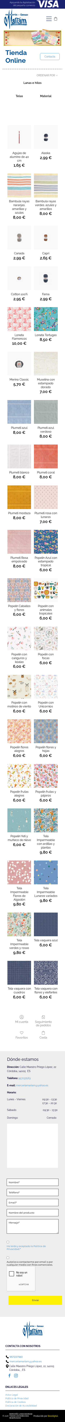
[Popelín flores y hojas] (46, 731)
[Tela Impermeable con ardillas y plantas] (46, 820)
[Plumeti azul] (19, 412)
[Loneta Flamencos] (19, 319)
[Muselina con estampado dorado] (46, 363)
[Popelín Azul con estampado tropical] (46, 542)
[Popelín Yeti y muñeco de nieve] (19, 820)
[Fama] (46, 278)
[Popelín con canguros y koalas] (19, 638)
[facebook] (9, 1376)
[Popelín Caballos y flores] (19, 590)
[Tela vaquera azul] (46, 924)
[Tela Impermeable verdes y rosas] (19, 924)
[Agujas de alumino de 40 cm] (19, 137)
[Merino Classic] (19, 363)
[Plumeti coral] (46, 456)
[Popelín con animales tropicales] (46, 590)
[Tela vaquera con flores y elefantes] (46, 973)
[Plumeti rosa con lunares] (46, 497)
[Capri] (46, 237)
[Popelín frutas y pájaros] (46, 776)
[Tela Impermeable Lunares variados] (46, 872)
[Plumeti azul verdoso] (46, 412)
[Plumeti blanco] (19, 456)
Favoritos (22, 1037)
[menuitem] (12, 1394)
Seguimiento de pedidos (43, 1023)
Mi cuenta (21, 1022)
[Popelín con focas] (46, 638)
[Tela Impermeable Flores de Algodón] (19, 872)
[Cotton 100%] (19, 278)
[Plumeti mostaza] (19, 497)
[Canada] (19, 237)
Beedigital (53, 1416)
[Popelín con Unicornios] (46, 687)
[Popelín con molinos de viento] (19, 687)
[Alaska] (46, 137)
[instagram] (16, 1376)
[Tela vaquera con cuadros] (19, 973)
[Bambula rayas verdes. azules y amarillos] (46, 185)
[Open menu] (49, 19)
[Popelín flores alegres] (19, 731)
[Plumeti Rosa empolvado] (19, 542)
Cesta (43, 1037)
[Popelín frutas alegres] (19, 776)
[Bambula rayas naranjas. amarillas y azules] (19, 185)
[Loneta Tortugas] (46, 319)
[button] (56, 19)
